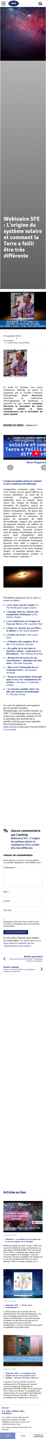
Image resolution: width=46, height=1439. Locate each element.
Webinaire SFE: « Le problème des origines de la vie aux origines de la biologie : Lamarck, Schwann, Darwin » (22, 1375)
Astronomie (8, 340)
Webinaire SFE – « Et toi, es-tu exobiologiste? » (18, 1306)
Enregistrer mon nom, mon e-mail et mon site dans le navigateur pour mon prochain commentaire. (21, 924)
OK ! (8, 1436)
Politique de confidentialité (38, 1435)
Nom (6, 892)
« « (23, 651)
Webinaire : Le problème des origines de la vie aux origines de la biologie (23, 1240)
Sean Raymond (32, 395)
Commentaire (9, 868)
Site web (7, 910)
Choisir (23, 1436)
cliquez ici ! (32, 425)
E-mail (6, 901)
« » (24, 660)
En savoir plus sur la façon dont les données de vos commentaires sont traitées (22, 943)
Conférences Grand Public (18, 343)
